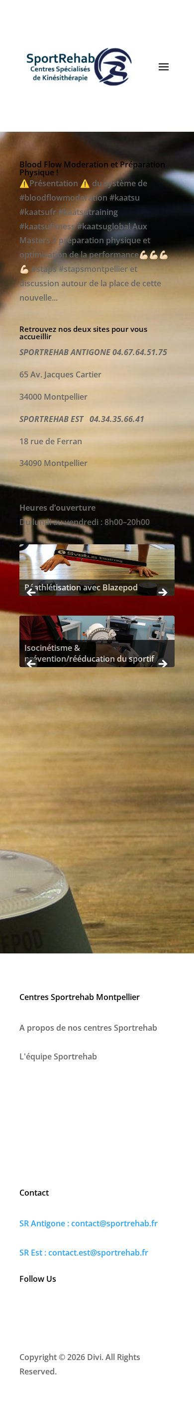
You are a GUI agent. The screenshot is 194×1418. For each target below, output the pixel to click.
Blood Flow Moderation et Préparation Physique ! (92, 168)
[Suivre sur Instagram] (48, 1310)
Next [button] (162, 593)
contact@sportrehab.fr (114, 1223)
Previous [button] (31, 593)
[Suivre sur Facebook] (27, 1310)
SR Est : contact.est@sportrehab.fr (83, 1252)
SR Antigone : (45, 1223)
